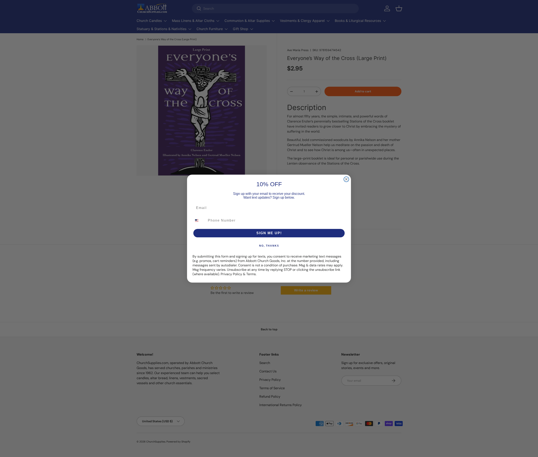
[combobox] (199, 221)
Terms (251, 274)
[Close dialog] (346, 179)
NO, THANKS (269, 245)
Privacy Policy (231, 274)
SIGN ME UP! (269, 233)
